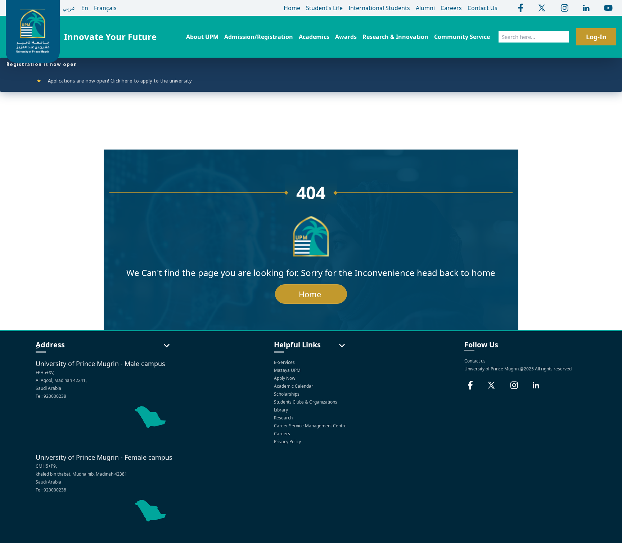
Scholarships (287, 394)
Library (281, 410)
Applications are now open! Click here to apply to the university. (107, 81)
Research (284, 418)
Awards (346, 37)
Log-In (596, 36)
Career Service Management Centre (311, 426)
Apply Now (285, 378)
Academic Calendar (294, 386)
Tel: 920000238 (51, 396)
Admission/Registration (258, 37)
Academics (314, 37)
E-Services (284, 362)
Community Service (462, 37)
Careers (282, 434)
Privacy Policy (288, 442)
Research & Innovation (395, 37)
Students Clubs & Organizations (306, 402)
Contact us (475, 361)
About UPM (202, 37)
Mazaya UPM (287, 370)
